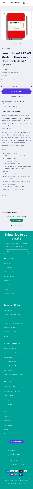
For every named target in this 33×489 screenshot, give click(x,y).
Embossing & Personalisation (13, 323)
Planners (6, 280)
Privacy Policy (8, 285)
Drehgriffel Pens (9, 276)
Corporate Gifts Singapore (12, 314)
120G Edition (8, 267)
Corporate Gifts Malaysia (12, 319)
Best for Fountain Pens (11, 366)
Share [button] (6, 195)
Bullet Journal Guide (10, 370)
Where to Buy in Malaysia (12, 391)
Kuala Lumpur (8, 395)
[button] (4, 3)
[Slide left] (12, 44)
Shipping (3, 72)
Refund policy (15, 480)
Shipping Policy (9, 293)
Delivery (6, 429)
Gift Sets (6, 336)
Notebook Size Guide (10, 348)
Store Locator (8, 425)
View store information (10, 106)
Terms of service (12, 483)
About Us (7, 416)
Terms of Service (9, 298)
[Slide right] (21, 44)
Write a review (16, 220)
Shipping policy (23, 483)
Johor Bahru (8, 404)
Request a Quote (9, 327)
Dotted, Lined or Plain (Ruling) (13, 353)
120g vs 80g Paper (10, 361)
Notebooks (7, 263)
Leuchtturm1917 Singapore (15, 478)
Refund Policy (8, 289)
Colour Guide (8, 357)
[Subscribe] (27, 251)
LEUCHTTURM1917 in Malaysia (14, 387)
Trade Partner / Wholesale (12, 332)
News (5, 434)
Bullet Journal (8, 272)
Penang (6, 400)
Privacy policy (24, 480)
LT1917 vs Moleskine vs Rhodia (13, 374)
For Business (8, 310)
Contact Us (7, 421)
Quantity (4, 75)
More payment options (16, 96)
